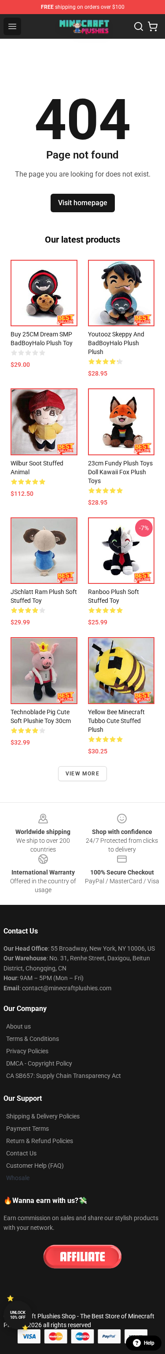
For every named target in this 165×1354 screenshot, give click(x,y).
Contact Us (21, 1153)
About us (18, 1026)
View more (82, 774)
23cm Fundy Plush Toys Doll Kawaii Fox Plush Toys (120, 472)
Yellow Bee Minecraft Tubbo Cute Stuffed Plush (116, 720)
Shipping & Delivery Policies (43, 1116)
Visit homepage (82, 203)
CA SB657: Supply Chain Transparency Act (63, 1075)
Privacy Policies (27, 1051)
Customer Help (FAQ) (35, 1165)
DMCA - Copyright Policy (39, 1063)
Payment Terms (27, 1128)
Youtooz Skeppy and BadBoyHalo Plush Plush (116, 343)
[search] (138, 26)
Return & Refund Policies (39, 1140)
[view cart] (152, 26)
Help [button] (149, 1343)
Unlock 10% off (18, 1315)
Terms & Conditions (32, 1038)
